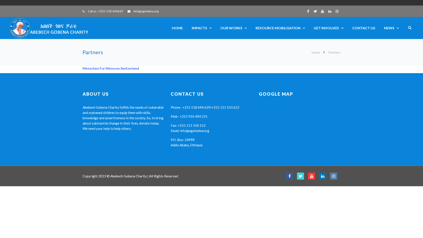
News (389, 28)
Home (177, 28)
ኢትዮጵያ (314, 2)
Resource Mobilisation (278, 28)
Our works (231, 28)
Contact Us (363, 28)
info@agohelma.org (146, 11)
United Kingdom (308, 2)
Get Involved (326, 28)
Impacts (199, 28)
